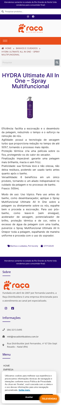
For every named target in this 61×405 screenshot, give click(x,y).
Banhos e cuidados (18, 246)
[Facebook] (33, 16)
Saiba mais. (24, 390)
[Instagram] (28, 16)
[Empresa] (30, 369)
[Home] (30, 365)
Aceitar (29, 397)
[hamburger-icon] (5, 41)
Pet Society (33, 246)
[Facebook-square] (12, 308)
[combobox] (30, 11)
